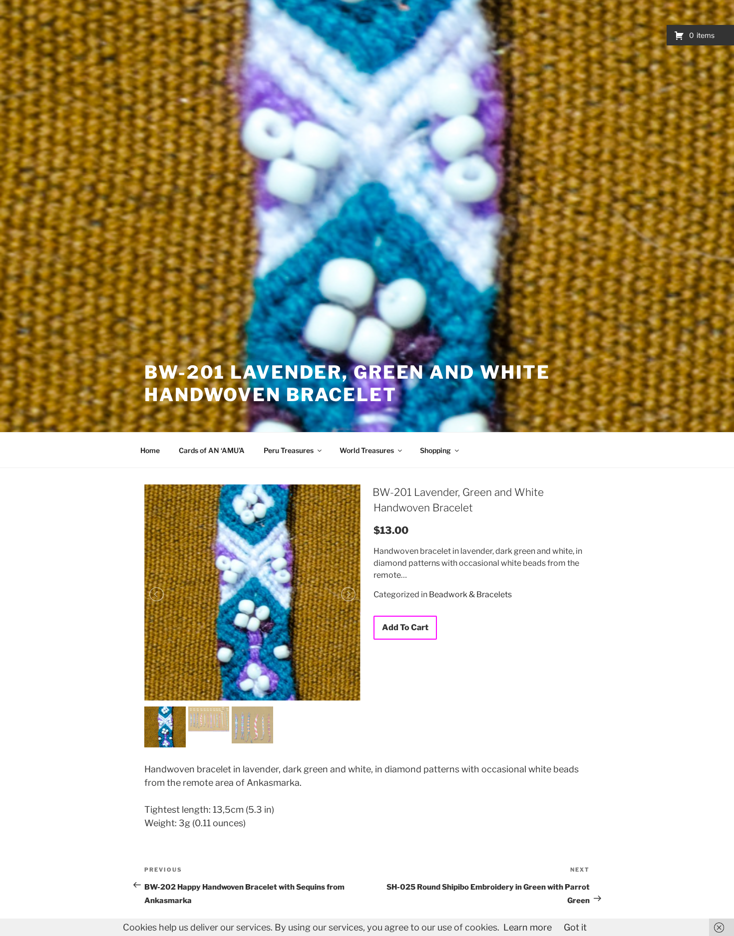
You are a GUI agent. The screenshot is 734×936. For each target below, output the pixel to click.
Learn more (527, 927)
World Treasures (367, 450)
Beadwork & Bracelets (470, 594)
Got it (575, 927)
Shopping (435, 450)
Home (150, 450)
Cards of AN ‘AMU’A (212, 450)
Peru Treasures (289, 450)
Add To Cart (405, 627)
